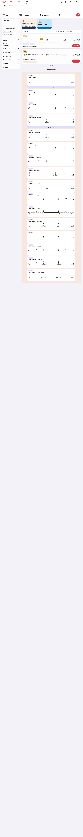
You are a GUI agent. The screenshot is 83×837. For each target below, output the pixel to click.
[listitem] (26, 44)
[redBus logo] (4, 2)
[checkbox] (11, 29)
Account (79, 2)
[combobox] (11, 15)
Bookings (60, 2)
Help (72, 2)
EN (67, 2)
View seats (76, 45)
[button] (20, 15)
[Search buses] (78, 14)
